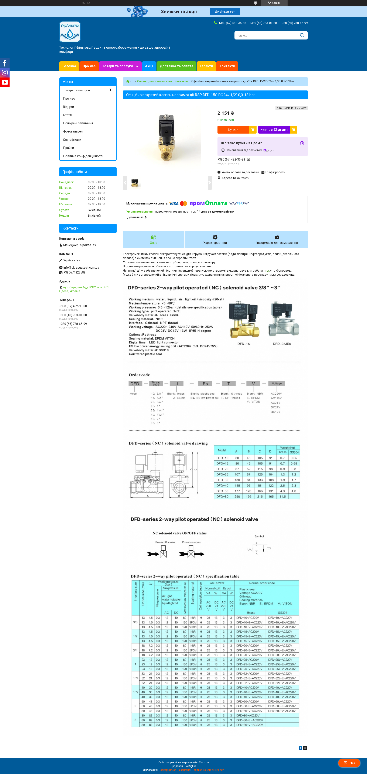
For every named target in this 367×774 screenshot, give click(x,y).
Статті (67, 115)
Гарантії (206, 66)
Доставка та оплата (176, 66)
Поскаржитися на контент (174, 769)
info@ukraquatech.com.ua (81, 267)
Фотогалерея (73, 131)
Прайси (68, 148)
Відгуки (68, 107)
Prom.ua (204, 762)
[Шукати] (302, 35)
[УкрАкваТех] (69, 31)
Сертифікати (72, 140)
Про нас (89, 66)
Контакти (227, 66)
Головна (69, 66)
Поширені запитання (78, 123)
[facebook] (300, 748)
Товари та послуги (117, 66)
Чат (352, 763)
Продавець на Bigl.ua (183, 766)
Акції (149, 66)
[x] (305, 748)
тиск (266, 270)
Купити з (267, 129)
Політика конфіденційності (83, 156)
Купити (233, 129)
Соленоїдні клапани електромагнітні (162, 81)
